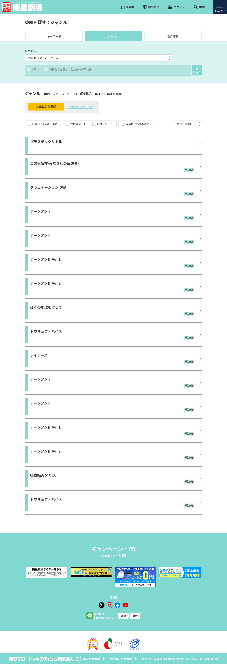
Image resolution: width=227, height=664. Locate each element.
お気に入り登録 (46, 106)
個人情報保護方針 (94, 659)
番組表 (130, 7)
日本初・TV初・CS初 (44, 124)
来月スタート (105, 124)
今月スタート (78, 124)
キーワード (54, 36)
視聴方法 (153, 7)
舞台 (135, 615)
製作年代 (173, 36)
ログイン (179, 7)
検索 (201, 7)
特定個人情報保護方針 (123, 659)
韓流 (123, 615)
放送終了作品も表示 (138, 124)
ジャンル (113, 36)
